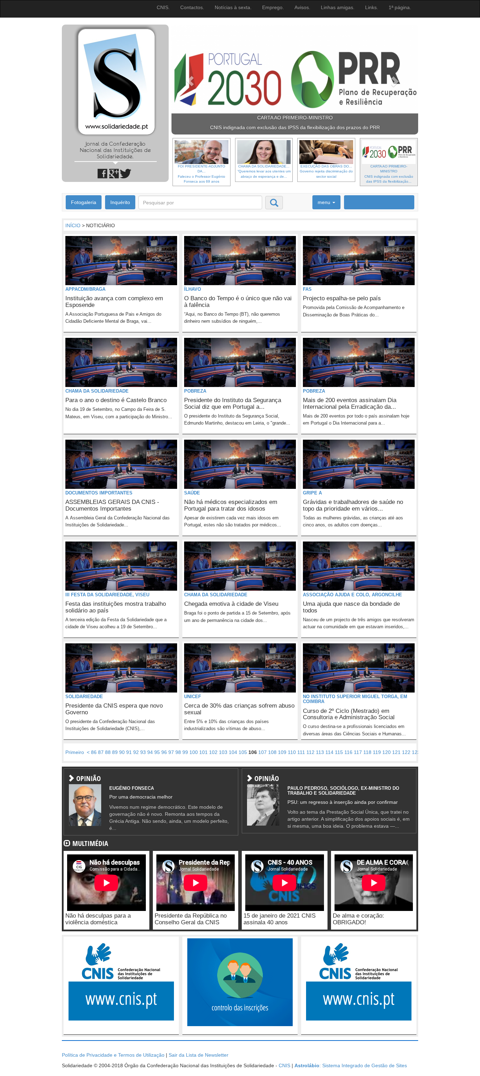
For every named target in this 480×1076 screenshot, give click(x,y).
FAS (307, 289)
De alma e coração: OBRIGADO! (358, 919)
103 (223, 752)
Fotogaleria (83, 202)
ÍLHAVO (192, 289)
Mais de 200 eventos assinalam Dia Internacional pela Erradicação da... (349, 403)
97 (171, 752)
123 (416, 752)
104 (233, 752)
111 (301, 752)
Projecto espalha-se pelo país (342, 298)
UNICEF (192, 696)
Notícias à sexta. (233, 7)
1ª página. (400, 7)
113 (320, 752)
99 (185, 752)
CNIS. (163, 7)
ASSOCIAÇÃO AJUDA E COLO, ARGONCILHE (352, 594)
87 (101, 752)
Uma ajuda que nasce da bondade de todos (351, 607)
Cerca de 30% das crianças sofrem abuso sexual (239, 709)
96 (164, 752)
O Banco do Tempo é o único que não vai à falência (238, 301)
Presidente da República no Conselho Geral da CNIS (191, 919)
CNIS (284, 1065)
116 (348, 752)
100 (193, 752)
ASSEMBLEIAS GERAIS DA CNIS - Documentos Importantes (112, 505)
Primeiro (74, 752)
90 (122, 752)
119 (377, 752)
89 (115, 752)
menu (325, 202)
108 (272, 752)
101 (203, 752)
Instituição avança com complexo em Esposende (114, 301)
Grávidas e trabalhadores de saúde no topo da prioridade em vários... (353, 505)
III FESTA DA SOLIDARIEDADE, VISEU (107, 594)
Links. (371, 7)
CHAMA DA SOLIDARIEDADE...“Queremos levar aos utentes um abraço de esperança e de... (264, 171)
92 (136, 752)
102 (213, 752)
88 (108, 752)
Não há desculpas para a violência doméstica (98, 919)
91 (129, 752)
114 (329, 752)
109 (282, 752)
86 (94, 752)
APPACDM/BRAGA (85, 289)
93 (143, 752)
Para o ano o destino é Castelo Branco (116, 400)
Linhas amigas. (338, 7)
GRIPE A (312, 493)
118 (367, 752)
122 (406, 752)
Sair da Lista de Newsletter (198, 1055)
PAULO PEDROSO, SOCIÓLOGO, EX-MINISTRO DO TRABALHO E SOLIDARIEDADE (343, 791)
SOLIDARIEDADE (84, 696)
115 (339, 752)
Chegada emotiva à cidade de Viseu (231, 604)
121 (396, 752)
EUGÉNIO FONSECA (131, 788)
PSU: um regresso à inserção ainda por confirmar (342, 802)
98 (178, 752)
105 (243, 752)
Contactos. (192, 7)
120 (386, 752)
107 (262, 752)
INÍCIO (72, 225)
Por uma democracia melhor (141, 797)
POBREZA (195, 391)
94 (150, 752)
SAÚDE (192, 493)
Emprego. (273, 7)
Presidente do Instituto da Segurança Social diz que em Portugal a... (232, 403)
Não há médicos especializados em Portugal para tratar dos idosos (230, 505)
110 (292, 752)
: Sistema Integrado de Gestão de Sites (350, 1065)
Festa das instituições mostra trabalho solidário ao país (115, 607)
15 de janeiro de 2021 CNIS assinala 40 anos (280, 919)
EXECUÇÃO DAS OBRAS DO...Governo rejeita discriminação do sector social (326, 171)
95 (157, 752)
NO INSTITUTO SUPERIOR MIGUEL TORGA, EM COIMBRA (355, 699)
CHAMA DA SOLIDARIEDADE (97, 391)
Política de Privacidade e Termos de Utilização (113, 1055)
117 (358, 752)
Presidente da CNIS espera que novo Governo (114, 709)
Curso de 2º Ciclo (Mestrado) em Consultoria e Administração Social (349, 714)
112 (310, 752)
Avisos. (302, 7)
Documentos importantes (98, 493)
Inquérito (120, 202)
